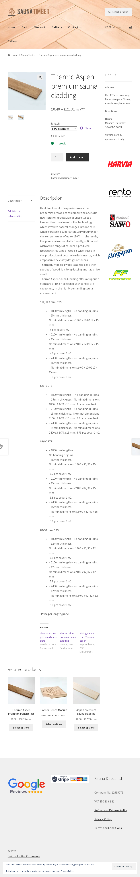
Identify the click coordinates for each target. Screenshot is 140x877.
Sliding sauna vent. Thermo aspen (86, 637)
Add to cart (77, 157)
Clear (88, 128)
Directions (111, 111)
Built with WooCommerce (24, 856)
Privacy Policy (103, 819)
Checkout (39, 27)
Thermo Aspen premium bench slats (48, 637)
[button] (40, 77)
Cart (24, 27)
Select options (21, 727)
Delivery (57, 27)
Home (11, 27)
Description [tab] (15, 200)
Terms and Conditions (108, 828)
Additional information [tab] (15, 213)
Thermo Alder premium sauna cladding (68, 637)
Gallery (12, 41)
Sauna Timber (28, 55)
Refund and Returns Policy (110, 810)
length (55, 123)
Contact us (75, 27)
